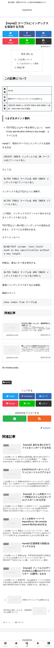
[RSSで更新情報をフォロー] (39, 418)
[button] (48, 387)
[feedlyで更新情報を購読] (15, 418)
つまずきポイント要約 (29, 63)
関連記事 (21, 67)
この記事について (24, 59)
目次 (23, 54)
